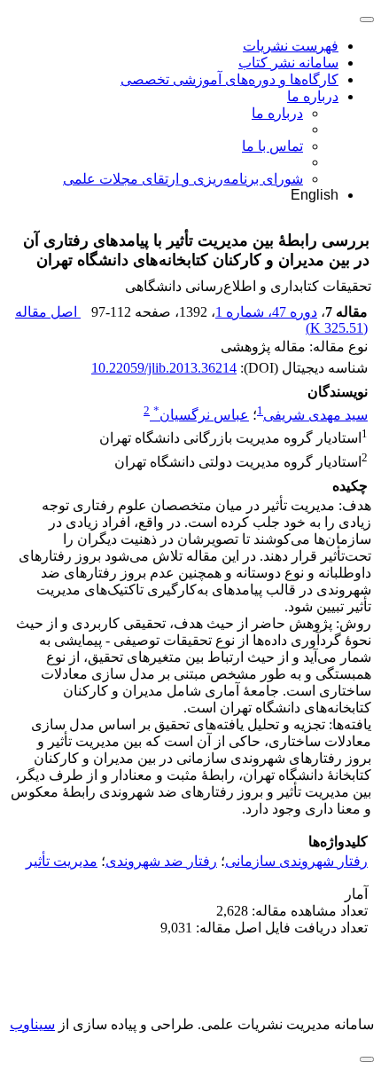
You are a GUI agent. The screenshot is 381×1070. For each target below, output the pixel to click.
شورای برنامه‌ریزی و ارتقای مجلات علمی (183, 178)
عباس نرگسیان (201, 414)
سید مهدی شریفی (315, 414)
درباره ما (312, 96)
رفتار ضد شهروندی (161, 861)
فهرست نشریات (290, 45)
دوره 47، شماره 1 (266, 311)
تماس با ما (272, 145)
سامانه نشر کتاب (288, 62)
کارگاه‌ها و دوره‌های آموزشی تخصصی (229, 79)
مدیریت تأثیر (61, 861)
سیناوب (32, 1024)
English (314, 194)
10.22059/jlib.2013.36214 (164, 367)
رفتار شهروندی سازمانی (296, 861)
